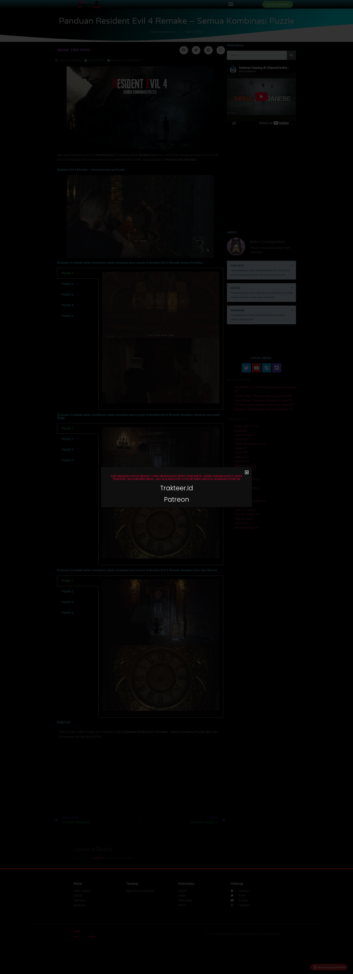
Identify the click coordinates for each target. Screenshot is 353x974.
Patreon (176, 499)
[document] (176, 487)
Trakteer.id (176, 488)
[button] (246, 472)
